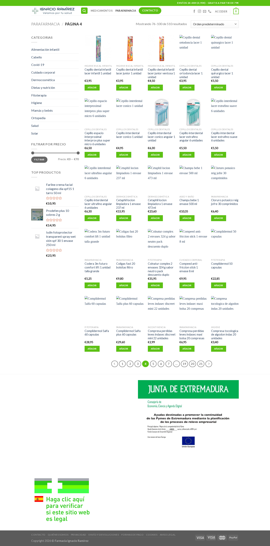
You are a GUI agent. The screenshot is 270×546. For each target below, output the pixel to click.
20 (192, 364)
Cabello (36, 57)
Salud (35, 125)
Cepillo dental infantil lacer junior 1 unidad (129, 71)
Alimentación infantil (45, 49)
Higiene (36, 103)
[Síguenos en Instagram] (199, 11)
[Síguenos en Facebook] (194, 11)
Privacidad (78, 534)
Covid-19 (37, 64)
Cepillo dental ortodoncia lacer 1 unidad (191, 73)
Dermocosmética (43, 80)
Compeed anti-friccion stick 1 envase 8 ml (188, 267)
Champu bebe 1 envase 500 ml (189, 202)
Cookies (151, 534)
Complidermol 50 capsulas (221, 265)
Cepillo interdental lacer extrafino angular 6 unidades (191, 136)
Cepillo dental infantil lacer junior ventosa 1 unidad (161, 73)
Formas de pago (132, 534)
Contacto (38, 534)
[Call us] (209, 11)
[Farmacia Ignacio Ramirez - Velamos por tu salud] (53, 10)
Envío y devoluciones (104, 534)
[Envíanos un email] (204, 11)
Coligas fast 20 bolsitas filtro (125, 265)
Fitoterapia (38, 95)
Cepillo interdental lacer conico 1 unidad (129, 134)
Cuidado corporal (43, 72)
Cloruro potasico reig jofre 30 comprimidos (224, 202)
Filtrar (39, 159)
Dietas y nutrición (43, 87)
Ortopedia (38, 118)
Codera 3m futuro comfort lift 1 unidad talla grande (97, 267)
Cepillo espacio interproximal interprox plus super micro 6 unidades (97, 138)
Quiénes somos (58, 534)
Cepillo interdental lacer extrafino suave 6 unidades (224, 136)
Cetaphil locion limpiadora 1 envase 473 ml (160, 203)
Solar (34, 133)
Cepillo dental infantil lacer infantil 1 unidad (98, 71)
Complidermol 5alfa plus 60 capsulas (128, 332)
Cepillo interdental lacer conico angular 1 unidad (161, 136)
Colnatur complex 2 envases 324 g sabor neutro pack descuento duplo (161, 269)
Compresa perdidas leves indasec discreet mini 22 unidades (162, 334)
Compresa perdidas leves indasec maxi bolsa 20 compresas (191, 334)
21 (201, 364)
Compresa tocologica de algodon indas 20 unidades (224, 334)
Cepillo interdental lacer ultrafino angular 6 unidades (98, 203)
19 (184, 364)
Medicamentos (102, 10)
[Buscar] (84, 10)
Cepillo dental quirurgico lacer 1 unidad (222, 73)
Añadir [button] (92, 87)
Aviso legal (168, 534)
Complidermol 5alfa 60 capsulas (97, 332)
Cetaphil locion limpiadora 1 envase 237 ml (128, 203)
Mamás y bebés (42, 110)
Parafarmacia (125, 10)
